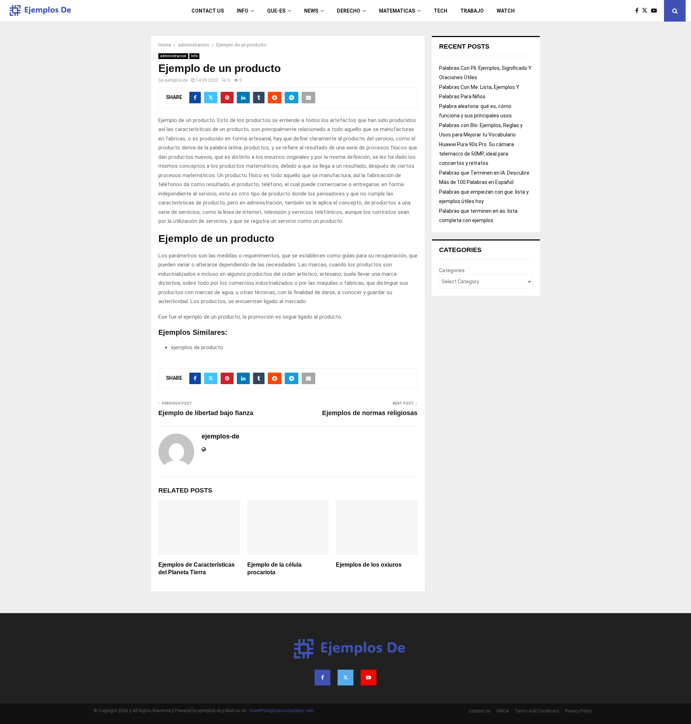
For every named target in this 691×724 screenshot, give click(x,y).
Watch (506, 11)
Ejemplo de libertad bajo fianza (205, 413)
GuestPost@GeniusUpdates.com (281, 710)
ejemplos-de (176, 80)
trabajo (472, 11)
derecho (348, 11)
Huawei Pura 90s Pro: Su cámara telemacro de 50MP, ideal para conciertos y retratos (476, 153)
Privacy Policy (578, 711)
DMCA (503, 711)
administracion (173, 56)
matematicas (397, 11)
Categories (452, 270)
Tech (440, 11)
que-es (276, 11)
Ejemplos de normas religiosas (369, 413)
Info (242, 11)
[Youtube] (655, 10)
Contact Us (207, 11)
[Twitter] (646, 10)
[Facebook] (638, 10)
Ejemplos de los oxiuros (369, 565)
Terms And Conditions (537, 711)
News (311, 11)
